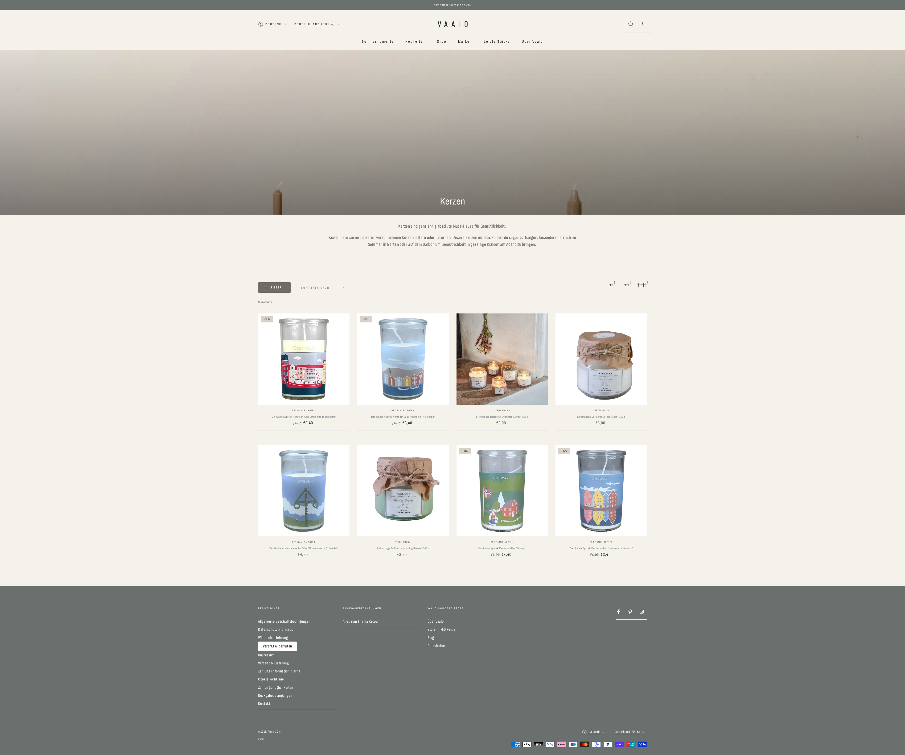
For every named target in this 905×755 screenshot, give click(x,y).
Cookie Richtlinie (271, 679)
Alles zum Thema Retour (361, 621)
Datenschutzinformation (277, 629)
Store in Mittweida (441, 629)
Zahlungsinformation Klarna (279, 671)
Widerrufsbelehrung (273, 637)
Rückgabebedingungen (275, 695)
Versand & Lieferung (273, 663)
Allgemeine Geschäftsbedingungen (284, 621)
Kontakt (264, 703)
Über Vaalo (436, 621)
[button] (630, 24)
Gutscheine (436, 645)
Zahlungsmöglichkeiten (275, 687)
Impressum (266, 655)
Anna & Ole (274, 732)
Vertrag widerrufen (277, 646)
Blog (431, 637)
